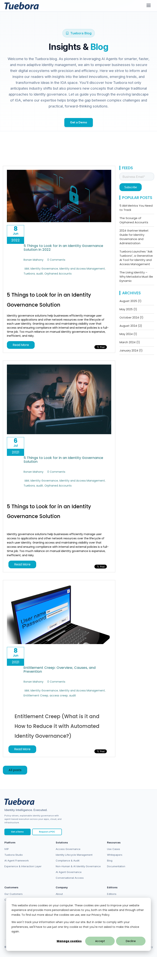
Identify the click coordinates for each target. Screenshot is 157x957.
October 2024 (131, 317)
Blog (109, 860)
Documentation (116, 866)
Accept (100, 941)
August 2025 (130, 301)
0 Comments (56, 260)
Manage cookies (69, 941)
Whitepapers (114, 854)
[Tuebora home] (19, 801)
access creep (59, 695)
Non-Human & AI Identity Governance (78, 866)
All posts (15, 770)
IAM (27, 269)
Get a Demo (78, 122)
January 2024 (131, 350)
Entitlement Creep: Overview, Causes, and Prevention (60, 669)
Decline (131, 941)
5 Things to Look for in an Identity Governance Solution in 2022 (63, 247)
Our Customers (13, 893)
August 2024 (130, 326)
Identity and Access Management (82, 269)
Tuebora (29, 274)
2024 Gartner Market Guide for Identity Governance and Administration (134, 237)
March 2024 (129, 342)
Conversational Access (70, 877)
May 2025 (128, 309)
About (59, 893)
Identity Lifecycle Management (74, 854)
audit (39, 274)
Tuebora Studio (13, 854)
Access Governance (68, 849)
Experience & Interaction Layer (23, 866)
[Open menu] (148, 5)
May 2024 (128, 334)
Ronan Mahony (33, 260)
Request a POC (47, 831)
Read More (21, 345)
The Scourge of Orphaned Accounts (133, 220)
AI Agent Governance (69, 872)
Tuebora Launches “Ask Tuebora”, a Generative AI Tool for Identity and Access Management (136, 257)
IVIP (6, 849)
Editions (111, 893)
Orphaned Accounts (58, 274)
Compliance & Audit (67, 860)
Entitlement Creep (36, 695)
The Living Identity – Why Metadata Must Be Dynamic (136, 276)
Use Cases (113, 849)
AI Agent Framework (16, 860)
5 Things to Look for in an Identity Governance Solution (63, 459)
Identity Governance (44, 269)
